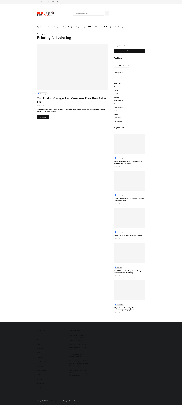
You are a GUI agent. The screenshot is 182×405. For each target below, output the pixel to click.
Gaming (116, 97)
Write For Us (55, 2)
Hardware (117, 104)
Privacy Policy (65, 2)
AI (114, 80)
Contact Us (40, 2)
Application (40, 27)
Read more (43, 117)
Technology (107, 27)
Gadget (56, 27)
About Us (47, 2)
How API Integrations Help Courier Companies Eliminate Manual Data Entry (78, 363)
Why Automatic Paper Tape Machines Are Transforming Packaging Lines (78, 373)
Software (98, 27)
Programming (80, 27)
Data (49, 27)
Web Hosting (119, 27)
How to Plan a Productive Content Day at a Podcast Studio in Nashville (77, 338)
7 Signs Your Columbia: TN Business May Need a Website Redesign (78, 347)
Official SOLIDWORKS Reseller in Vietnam (128, 235)
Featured (116, 90)
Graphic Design (67, 27)
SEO (89, 27)
